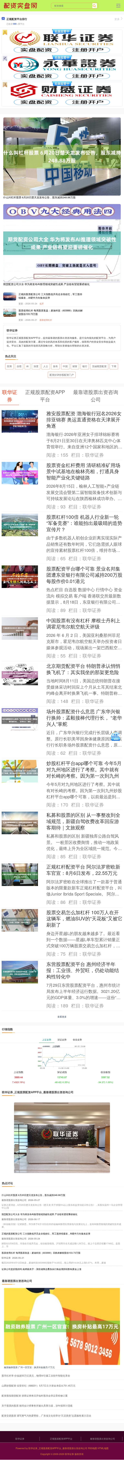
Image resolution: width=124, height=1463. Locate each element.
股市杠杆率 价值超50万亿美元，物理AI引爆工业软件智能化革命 (36, 1375)
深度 (36, 366)
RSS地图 (92, 1448)
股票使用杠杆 (46, 319)
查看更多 (62, 1016)
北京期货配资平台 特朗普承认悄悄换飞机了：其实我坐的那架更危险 (83, 668)
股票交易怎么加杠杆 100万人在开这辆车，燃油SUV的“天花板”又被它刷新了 (84, 918)
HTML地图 (103, 1448)
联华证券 (19, 1438)
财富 (74, 366)
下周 (113, 366)
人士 (45, 366)
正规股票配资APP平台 (61, 1438)
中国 (65, 366)
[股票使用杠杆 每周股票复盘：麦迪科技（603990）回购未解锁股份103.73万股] (9, 312)
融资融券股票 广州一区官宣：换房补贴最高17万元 (29, 1367)
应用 (9, 366)
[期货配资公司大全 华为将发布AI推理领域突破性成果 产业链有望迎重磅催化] (62, 242)
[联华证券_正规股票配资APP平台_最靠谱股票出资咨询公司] (20, 5)
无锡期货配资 (99, 366)
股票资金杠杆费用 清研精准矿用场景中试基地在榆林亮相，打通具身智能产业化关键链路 (83, 471)
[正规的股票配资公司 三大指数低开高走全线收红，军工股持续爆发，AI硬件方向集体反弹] (9, 296)
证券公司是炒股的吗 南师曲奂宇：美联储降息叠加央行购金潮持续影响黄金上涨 (41, 1269)
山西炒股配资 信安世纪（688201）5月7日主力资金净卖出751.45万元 (38, 1385)
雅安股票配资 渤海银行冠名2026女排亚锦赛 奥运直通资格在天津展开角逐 (84, 419)
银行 (84, 366)
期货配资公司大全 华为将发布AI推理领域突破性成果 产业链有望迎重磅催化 (46, 284)
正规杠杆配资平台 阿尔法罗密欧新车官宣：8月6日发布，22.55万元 (83, 869)
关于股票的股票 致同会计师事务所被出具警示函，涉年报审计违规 (37, 1405)
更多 (117, 19)
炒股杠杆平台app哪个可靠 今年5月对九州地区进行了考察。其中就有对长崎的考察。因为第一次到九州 (84, 769)
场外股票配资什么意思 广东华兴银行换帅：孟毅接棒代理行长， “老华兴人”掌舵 (84, 717)
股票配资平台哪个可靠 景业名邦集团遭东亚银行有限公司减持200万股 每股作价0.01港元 (84, 574)
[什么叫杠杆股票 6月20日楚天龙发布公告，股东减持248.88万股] (62, 156)
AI (27, 366)
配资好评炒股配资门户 (62, 374)
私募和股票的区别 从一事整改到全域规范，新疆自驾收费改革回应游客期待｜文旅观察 (83, 821)
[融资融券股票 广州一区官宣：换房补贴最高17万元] (62, 1326)
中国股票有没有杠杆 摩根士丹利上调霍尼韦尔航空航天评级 (83, 623)
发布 (55, 366)
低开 (42, 303)
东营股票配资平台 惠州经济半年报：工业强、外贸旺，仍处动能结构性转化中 (82, 970)
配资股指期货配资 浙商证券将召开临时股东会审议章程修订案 (35, 1395)
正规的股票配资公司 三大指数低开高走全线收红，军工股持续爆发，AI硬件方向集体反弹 (46, 1233)
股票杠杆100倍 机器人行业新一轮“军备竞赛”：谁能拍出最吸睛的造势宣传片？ (84, 522)
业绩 (19, 366)
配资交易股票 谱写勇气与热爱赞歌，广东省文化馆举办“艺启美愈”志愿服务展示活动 (46, 1415)
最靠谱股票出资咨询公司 (102, 1438)
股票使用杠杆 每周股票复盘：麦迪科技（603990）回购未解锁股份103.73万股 (41, 1252)
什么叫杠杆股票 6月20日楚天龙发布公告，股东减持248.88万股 (39, 197)
